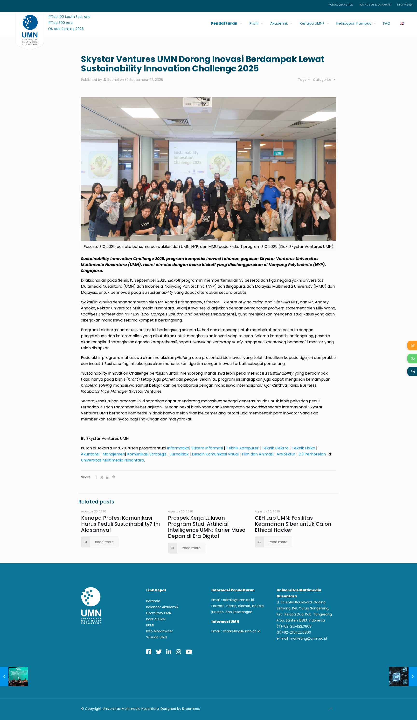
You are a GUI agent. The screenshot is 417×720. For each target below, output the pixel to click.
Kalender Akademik (162, 607)
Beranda (153, 601)
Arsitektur (286, 454)
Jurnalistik (179, 454)
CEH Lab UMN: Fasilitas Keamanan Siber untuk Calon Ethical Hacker (293, 523)
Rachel (113, 79)
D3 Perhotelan (312, 454)
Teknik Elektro (275, 448)
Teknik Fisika (303, 448)
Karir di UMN (156, 619)
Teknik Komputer (242, 448)
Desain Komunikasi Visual (215, 454)
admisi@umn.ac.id (238, 599)
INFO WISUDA (405, 5)
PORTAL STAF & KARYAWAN (375, 5)
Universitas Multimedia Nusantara (112, 460)
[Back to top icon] (331, 709)
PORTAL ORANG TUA (341, 5)
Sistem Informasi (207, 448)
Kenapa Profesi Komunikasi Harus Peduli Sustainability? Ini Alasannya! (120, 523)
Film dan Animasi (257, 454)
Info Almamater (159, 631)
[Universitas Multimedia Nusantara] (25, 22)
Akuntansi (90, 454)
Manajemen (114, 454)
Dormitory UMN (158, 613)
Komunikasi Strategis (147, 454)
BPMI (150, 625)
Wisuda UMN (156, 637)
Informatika (178, 448)
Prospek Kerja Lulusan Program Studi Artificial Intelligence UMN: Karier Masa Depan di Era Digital (207, 526)
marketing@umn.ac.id (241, 631)
